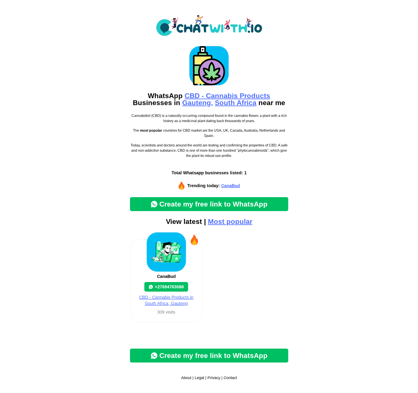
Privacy (213, 378)
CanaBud (230, 185)
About (186, 378)
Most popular (230, 221)
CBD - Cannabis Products (227, 96)
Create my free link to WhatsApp (213, 204)
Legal (199, 378)
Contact (230, 378)
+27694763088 (169, 286)
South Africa (235, 103)
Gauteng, (197, 103)
